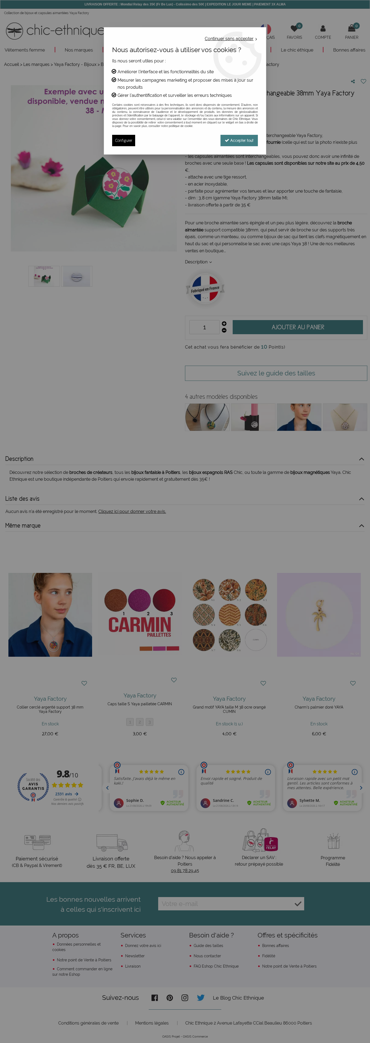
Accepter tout (241, 140)
